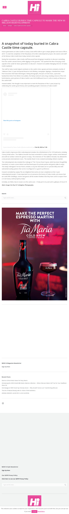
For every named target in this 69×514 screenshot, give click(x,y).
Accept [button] (34, 511)
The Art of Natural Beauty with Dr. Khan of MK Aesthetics (18, 390)
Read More (41, 511)
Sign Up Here (6, 367)
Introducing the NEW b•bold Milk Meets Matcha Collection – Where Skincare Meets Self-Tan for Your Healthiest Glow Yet (34, 384)
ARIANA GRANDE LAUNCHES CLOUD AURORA (15, 393)
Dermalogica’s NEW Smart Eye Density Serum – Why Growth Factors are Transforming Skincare (30, 388)
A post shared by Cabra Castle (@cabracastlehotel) (18, 147)
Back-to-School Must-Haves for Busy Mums (14, 380)
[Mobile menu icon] (4, 7)
